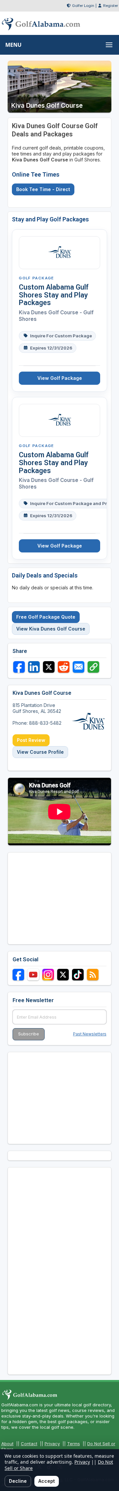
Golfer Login (83, 5)
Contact (29, 1443)
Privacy (52, 1443)
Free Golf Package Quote (45, 617)
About (7, 1443)
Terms (73, 1443)
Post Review (31, 740)
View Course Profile (40, 752)
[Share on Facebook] (19, 667)
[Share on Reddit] (63, 667)
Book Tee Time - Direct (43, 189)
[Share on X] (49, 667)
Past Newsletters (89, 1033)
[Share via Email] (78, 667)
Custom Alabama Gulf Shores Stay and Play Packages (54, 295)
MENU (13, 44)
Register (110, 5)
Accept (46, 1481)
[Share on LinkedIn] (34, 667)
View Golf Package (59, 378)
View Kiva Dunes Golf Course (50, 629)
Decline (18, 1481)
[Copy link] (93, 667)
